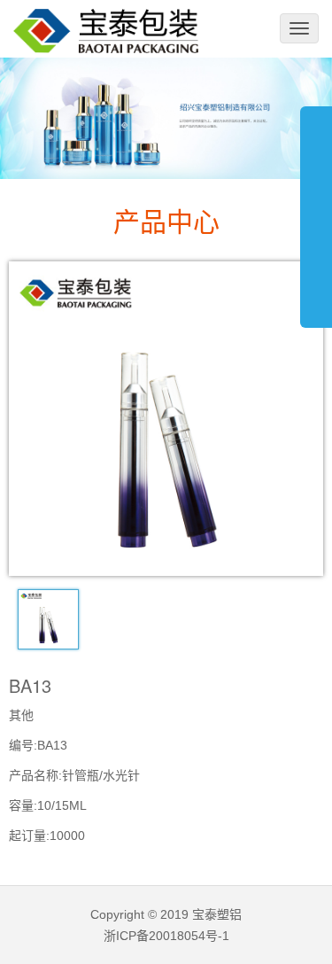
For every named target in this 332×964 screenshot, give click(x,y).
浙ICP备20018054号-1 (166, 936)
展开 (316, 207)
